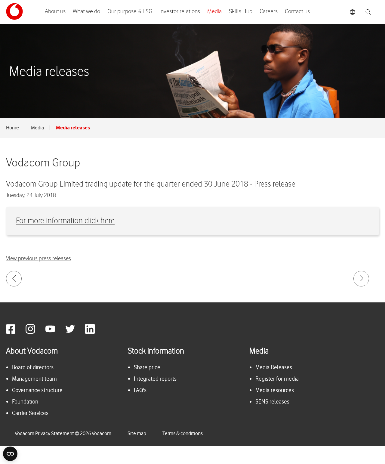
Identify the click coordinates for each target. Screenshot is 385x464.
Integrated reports (155, 378)
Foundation (25, 401)
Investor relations (179, 11)
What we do (86, 11)
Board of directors (33, 367)
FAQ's (140, 390)
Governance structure (37, 390)
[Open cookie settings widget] (10, 454)
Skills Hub (240, 11)
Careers (269, 11)
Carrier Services (30, 413)
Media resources (274, 390)
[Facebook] (15, 332)
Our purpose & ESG (129, 11)
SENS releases (272, 401)
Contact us (297, 11)
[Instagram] (35, 332)
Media (214, 11)
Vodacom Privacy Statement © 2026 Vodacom (63, 433)
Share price (147, 367)
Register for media (277, 378)
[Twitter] (74, 332)
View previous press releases (38, 258)
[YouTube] (54, 332)
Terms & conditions (182, 433)
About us (55, 11)
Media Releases (273, 367)
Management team (34, 378)
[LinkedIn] (94, 332)
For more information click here (65, 221)
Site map (137, 433)
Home (12, 128)
